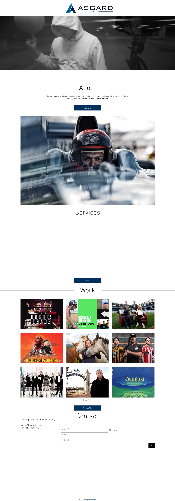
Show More (88, 400)
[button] (42, 314)
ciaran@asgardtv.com (31, 425)
